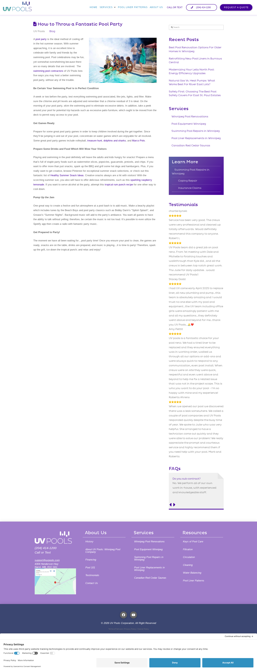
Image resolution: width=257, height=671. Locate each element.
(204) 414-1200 (46, 548)
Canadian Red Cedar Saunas (190, 145)
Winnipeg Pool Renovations (189, 116)
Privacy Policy (130, 629)
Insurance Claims (189, 188)
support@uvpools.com (47, 560)
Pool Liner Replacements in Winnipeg (196, 138)
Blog (52, 31)
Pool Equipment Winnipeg (188, 123)
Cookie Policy (143, 629)
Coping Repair (187, 180)
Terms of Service (115, 629)
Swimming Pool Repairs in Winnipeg (195, 131)
